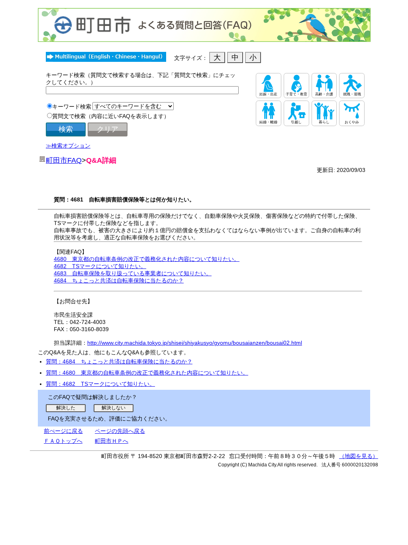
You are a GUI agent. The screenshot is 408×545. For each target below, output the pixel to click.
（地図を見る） (358, 456)
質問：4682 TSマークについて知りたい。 (100, 384)
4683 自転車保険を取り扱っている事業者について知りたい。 (133, 273)
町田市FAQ (64, 160)
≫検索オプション (68, 145)
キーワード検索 (71, 106)
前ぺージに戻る (63, 431)
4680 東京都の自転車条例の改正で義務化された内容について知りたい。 (146, 259)
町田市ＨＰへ (111, 441)
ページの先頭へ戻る (120, 431)
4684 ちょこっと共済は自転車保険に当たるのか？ (119, 280)
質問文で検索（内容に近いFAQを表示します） (110, 116)
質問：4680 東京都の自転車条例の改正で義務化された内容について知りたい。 (147, 372)
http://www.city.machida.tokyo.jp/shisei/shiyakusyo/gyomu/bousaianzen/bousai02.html (194, 343)
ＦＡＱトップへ (63, 441)
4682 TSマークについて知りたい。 (100, 266)
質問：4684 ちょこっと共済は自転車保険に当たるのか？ (119, 361)
